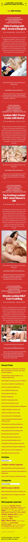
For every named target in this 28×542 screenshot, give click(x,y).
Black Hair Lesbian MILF (14, 17)
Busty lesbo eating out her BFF (10, 434)
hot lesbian (8, 511)
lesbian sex (4, 516)
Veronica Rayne (18, 279)
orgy (8, 523)
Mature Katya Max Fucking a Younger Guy (13, 491)
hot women (13, 95)
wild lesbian (22, 177)
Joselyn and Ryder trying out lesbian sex (13, 446)
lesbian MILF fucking (8, 97)
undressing (8, 528)
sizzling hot (6, 98)
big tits (12, 506)
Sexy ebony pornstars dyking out (11, 416)
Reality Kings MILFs (18, 356)
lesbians (21, 514)
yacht (4, 178)
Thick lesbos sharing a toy (9, 393)
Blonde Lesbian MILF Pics (14, 107)
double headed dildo (21, 93)
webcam (20, 528)
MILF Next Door (17, 97)
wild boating (16, 177)
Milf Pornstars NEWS (10, 488)
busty (24, 507)
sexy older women (17, 277)
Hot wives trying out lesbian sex (10, 387)
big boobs (6, 505)
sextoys (17, 526)
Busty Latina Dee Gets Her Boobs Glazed (13, 468)
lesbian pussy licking (12, 354)
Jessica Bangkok (21, 95)
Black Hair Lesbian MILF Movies (14, 19)
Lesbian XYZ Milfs (4, 531)
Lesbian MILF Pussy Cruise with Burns (14, 116)
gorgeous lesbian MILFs (20, 351)
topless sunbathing (7, 177)
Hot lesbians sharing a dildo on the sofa (12, 443)
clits (16, 508)
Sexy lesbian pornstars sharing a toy (12, 430)
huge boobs (23, 511)
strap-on (3, 528)
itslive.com (13, 512)
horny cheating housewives (10, 353)
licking (15, 516)
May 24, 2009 (21, 204)
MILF (11, 518)
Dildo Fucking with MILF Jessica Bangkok (14, 27)
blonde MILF (13, 507)
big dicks (5, 351)
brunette (19, 507)
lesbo (10, 516)
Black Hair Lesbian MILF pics (14, 187)
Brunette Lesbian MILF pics (14, 110)
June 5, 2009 (21, 121)
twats (16, 358)
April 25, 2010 (21, 32)
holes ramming (6, 95)
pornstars (14, 523)
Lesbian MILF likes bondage (11, 531)
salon (2, 526)
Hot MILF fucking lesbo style (9, 400)
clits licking (6, 93)
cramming (20, 509)
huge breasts (5, 512)
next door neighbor (21, 520)
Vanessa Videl (14, 528)
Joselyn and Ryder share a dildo (10, 412)
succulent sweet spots (8, 279)
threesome (21, 175)
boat (4, 174)
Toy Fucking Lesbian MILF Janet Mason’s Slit (14, 198)
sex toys (12, 526)
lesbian (4, 514)
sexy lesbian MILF (14, 175)
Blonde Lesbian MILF (14, 21)
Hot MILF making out (7, 396)
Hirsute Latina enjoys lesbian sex (10, 437)
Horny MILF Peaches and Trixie (10, 453)
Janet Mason (12, 276)
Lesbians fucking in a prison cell (10, 409)
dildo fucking (12, 93)
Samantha (23, 97)
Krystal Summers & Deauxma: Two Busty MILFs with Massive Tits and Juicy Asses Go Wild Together (13, 370)
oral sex (4, 523)
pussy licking (10, 356)
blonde (18, 506)
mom (8, 175)
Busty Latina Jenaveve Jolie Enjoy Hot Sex (13, 476)
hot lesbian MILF (16, 511)
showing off (21, 526)
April (2, 505)
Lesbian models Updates (12, 464)
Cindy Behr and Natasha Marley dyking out (13, 406)
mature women (5, 518)
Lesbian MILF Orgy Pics (19, 111)
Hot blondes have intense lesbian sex (12, 424)
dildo (13, 174)
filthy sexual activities (15, 274)
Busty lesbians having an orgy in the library (14, 380)
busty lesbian (4, 509)
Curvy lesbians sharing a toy (9, 390)
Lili (18, 516)
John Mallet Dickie (10, 32)
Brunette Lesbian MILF (14, 108)
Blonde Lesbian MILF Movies (14, 22)
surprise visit (12, 98)
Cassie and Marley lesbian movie (11, 440)
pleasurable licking (7, 277)
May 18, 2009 (21, 302)
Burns (7, 174)
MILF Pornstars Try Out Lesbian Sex (11, 450)
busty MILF (11, 509)
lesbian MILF (13, 514)
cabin (10, 174)
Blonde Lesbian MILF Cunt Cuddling (14, 297)
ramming (14, 525)
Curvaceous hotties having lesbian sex (12, 384)
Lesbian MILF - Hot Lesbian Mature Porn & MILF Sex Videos (14, 3)
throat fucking (11, 358)
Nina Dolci (4, 498)
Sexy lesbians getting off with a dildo (12, 427)
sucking (5, 358)
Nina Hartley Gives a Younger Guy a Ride (13, 494)
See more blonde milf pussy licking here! (14, 344)
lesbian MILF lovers (20, 276)
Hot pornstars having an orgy (9, 403)
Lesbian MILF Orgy (7, 111)
